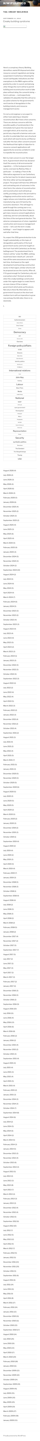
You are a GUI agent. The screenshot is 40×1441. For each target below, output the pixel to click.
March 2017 (8, 977)
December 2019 (9, 828)
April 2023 (7, 647)
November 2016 (9, 995)
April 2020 (7, 810)
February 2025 (9, 547)
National (19, 398)
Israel (20, 374)
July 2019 (7, 851)
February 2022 (9, 710)
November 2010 (9, 1321)
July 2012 (7, 1230)
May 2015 (7, 1077)
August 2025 (8, 525)
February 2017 (9, 982)
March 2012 (8, 1248)
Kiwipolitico (14, 3)
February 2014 (9, 1144)
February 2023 (9, 656)
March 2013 (8, 1194)
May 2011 (7, 1294)
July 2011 (6, 1285)
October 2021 (8, 728)
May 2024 (7, 588)
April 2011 (7, 1298)
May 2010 (7, 1348)
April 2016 (7, 1027)
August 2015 (8, 1063)
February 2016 (9, 1036)
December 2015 (9, 1045)
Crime (19, 328)
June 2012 (7, 1235)
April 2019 (7, 864)
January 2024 (8, 606)
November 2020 (9, 778)
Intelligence (19, 367)
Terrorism (20, 445)
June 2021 (7, 746)
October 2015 (8, 1054)
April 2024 (7, 593)
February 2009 (9, 1416)
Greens (19, 353)
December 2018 (9, 882)
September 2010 (10, 1330)
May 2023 (7, 642)
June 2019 (7, 855)
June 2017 (7, 964)
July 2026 (7, 475)
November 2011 (9, 1267)
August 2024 (8, 575)
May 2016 (7, 1022)
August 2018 (8, 900)
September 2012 (10, 1221)
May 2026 (7, 484)
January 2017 (8, 986)
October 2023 (8, 620)
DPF (20, 336)
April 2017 (7, 973)
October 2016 (8, 1000)
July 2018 (7, 905)
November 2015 (9, 1049)
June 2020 (7, 801)
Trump (19, 455)
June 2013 (7, 1181)
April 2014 (7, 1135)
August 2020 (8, 792)
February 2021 (9, 765)
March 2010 (8, 1357)
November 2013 (9, 1158)
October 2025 (8, 516)
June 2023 (7, 638)
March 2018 (8, 923)
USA (20, 459)
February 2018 (9, 927)
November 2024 (9, 561)
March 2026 (8, 493)
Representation (19, 431)
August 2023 (8, 629)
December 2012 (9, 1208)
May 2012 (7, 1239)
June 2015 (7, 1072)
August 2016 (8, 1009)
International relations (19, 370)
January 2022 (8, 715)
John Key (20, 377)
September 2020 (10, 787)
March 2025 (8, 543)
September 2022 (10, 679)
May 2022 (7, 697)
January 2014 (8, 1149)
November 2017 (9, 941)
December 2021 (9, 719)
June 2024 (7, 584)
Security (19, 438)
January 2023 (8, 660)
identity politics (20, 361)
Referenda (19, 427)
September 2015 (10, 1059)
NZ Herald (20, 404)
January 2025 (8, 552)
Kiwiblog (20, 380)
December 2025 (9, 507)
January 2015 (8, 1095)
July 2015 (7, 1068)
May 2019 (7, 859)
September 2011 (9, 1276)
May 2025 (7, 534)
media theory (20, 394)
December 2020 (9, 774)
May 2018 (7, 914)
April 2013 (7, 1190)
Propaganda (19, 419)
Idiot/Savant (19, 364)
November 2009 (9, 1375)
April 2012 (7, 1244)
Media (20, 391)
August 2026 (8, 471)
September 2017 (10, 950)
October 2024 (8, 566)
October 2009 (8, 1380)
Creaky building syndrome (16, 21)
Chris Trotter (19, 325)
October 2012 (8, 1217)
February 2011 (8, 1307)
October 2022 (8, 674)
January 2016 (8, 1040)
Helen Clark (19, 355)
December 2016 (9, 991)
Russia (19, 434)
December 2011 (9, 1262)
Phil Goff (20, 413)
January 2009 (8, 1420)
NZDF (20, 402)
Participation (20, 411)
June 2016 (7, 1018)
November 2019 (9, 832)
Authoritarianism (19, 320)
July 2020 (7, 796)
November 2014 (9, 1104)
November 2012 (9, 1212)
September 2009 (10, 1384)
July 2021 (7, 742)
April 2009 (7, 1407)
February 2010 (9, 1361)
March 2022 (8, 706)
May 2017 (7, 968)
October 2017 (8, 945)
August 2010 (8, 1334)
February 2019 (9, 873)
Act (20, 316)
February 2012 (9, 1253)
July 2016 (7, 1013)
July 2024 (7, 579)
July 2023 (7, 633)
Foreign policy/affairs (19, 345)
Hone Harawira (19, 358)
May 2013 (7, 1185)
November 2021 (9, 724)
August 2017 (8, 954)
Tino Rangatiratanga (20, 451)
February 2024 (9, 602)
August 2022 (8, 683)
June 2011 (7, 1289)
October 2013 (8, 1163)
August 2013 (8, 1172)
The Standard (19, 448)
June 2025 (7, 529)
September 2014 (10, 1113)
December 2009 (9, 1371)
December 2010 (9, 1316)
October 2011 (8, 1271)
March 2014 (8, 1140)
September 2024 (10, 570)
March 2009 (8, 1411)
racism (20, 422)
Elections (20, 341)
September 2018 (10, 896)
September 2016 (10, 1004)
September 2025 (10, 520)
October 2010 (8, 1325)
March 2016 (8, 1031)
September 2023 (10, 624)
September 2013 (10, 1167)
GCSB (20, 349)
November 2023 (9, 615)
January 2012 (8, 1258)
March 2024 (8, 597)
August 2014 (8, 1117)
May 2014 (7, 1131)
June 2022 (7, 692)
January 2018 (8, 932)
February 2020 (9, 819)
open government (19, 407)
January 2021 (8, 769)
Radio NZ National (20, 425)
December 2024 (9, 557)
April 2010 (7, 1353)
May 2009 (7, 1402)
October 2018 (8, 891)
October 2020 (8, 783)
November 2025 (9, 511)
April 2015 (7, 1081)
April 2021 (7, 756)
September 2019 (10, 841)
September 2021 (10, 733)
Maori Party (19, 388)
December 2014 (9, 1099)
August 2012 (8, 1226)
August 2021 (8, 737)
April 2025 (7, 538)
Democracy (20, 332)
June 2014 (7, 1126)
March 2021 (8, 760)
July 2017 (7, 959)
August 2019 (8, 846)
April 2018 (7, 918)
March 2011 (7, 1303)
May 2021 (7, 751)
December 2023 (9, 611)
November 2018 (9, 887)
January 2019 (8, 878)
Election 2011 (20, 338)
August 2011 (8, 1280)
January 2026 (8, 502)
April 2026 (7, 489)
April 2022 (7, 701)
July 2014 (7, 1122)
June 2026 (7, 480)
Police (19, 416)
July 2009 (7, 1393)
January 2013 (8, 1203)
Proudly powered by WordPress (14, 1436)
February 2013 (9, 1199)
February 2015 (9, 1090)
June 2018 (7, 909)
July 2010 (7, 1339)
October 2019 (8, 837)
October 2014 (8, 1108)
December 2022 (9, 665)
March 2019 (8, 869)
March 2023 (8, 652)
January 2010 (8, 1366)
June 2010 (7, 1343)
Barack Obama (20, 322)
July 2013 (7, 1176)
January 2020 (8, 823)
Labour (19, 384)
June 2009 (7, 1398)
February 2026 (9, 498)
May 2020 (7, 805)
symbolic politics (19, 442)
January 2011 (8, 1312)
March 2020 (8, 814)
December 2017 (9, 936)
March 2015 (8, 1086)
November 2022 (9, 670)
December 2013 (9, 1153)
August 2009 (8, 1389)
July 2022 (7, 688)
